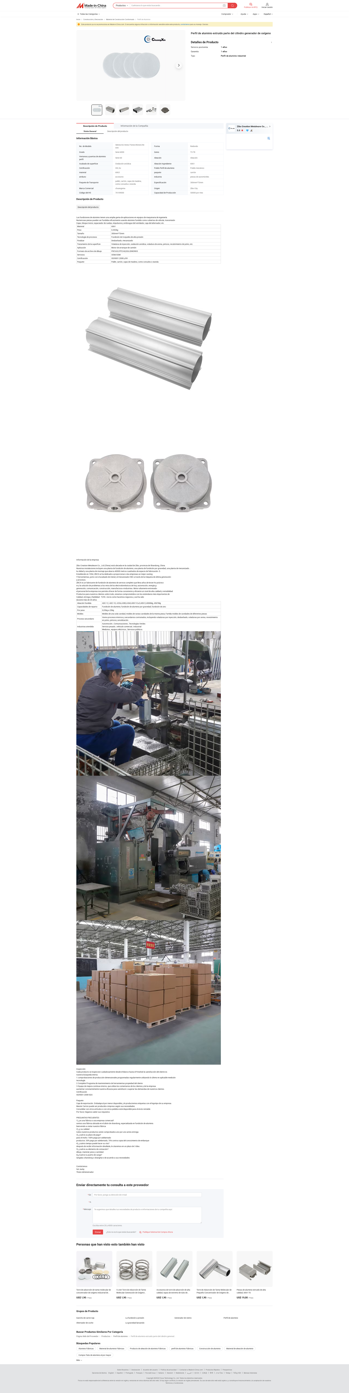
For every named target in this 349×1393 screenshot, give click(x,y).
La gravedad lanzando (134, 1322)
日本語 (204, 1373)
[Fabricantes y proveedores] (91, 5)
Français (139, 1373)
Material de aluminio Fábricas (111, 1348)
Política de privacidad (169, 1370)
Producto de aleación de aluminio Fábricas (148, 1348)
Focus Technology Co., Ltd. (169, 1378)
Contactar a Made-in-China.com (191, 1370)
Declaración (135, 1370)
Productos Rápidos (213, 1370)
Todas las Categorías (89, 14)
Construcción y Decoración (93, 19)
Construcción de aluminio (210, 1348)
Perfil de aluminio (231, 1318)
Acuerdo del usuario (150, 1370)
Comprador (226, 14)
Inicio (78, 19)
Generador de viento (183, 1318)
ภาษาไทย (219, 1373)
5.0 (239, 130)
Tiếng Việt (237, 1373)
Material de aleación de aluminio (239, 1348)
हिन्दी (211, 1373)
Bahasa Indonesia (250, 1373)
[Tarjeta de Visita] (268, 138)
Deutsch (170, 1373)
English (111, 1373)
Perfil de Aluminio (143, 19)
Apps (255, 14)
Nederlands (180, 1373)
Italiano (161, 1373)
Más (78, 1360)
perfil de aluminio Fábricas (182, 1348)
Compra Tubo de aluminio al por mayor (95, 1355)
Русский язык (150, 1373)
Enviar (98, 1232)
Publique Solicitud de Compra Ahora (156, 1232)
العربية (189, 1373)
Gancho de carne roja (85, 1318)
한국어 (196, 1373)
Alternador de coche (84, 1322)
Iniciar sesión (267, 7)
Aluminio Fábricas (86, 1348)
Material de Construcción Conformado (120, 19)
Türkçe (228, 1373)
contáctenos (185, 24)
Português (129, 1373)
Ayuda (243, 14)
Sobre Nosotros (123, 1370)
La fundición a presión (134, 1318)
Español (120, 1373)
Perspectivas (227, 1370)
